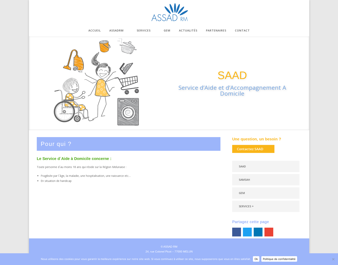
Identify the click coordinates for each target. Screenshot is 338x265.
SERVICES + (246, 206)
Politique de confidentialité (279, 259)
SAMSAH (244, 179)
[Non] (333, 259)
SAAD (242, 166)
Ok (256, 259)
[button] (265, 166)
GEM (242, 193)
